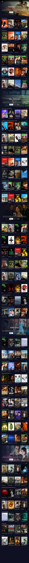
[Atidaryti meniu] (2, 1)
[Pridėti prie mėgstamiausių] (15, 12)
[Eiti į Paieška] (26, 1)
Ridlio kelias (14, 327)
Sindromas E (14, 454)
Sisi (14, 213)
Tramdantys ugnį (14, 6)
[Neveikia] (24, 36)
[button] (13, 14)
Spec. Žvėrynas (14, 99)
